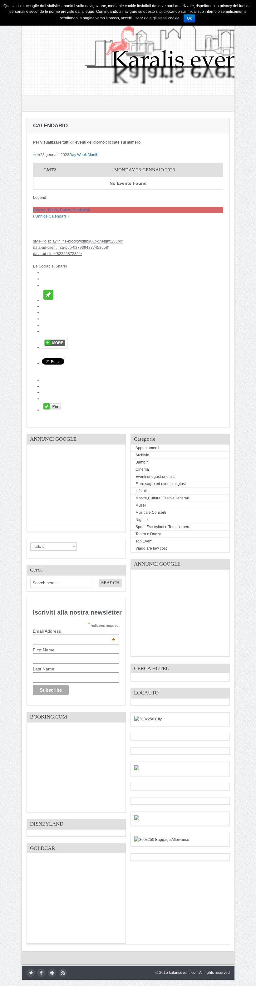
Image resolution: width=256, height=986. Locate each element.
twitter (31, 973)
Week (82, 155)
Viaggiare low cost (151, 548)
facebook (41, 973)
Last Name (43, 668)
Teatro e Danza (148, 534)
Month (93, 155)
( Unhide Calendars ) (51, 216)
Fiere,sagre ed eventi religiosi (160, 484)
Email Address (74, 631)
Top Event (143, 541)
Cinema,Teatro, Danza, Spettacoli (61, 210)
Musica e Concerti (150, 512)
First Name (44, 649)
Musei (140, 505)
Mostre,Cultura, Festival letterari (162, 498)
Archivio (142, 455)
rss (62, 973)
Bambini (142, 462)
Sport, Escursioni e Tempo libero (162, 527)
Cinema (142, 469)
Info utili (142, 491)
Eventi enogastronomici (155, 476)
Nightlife (142, 520)
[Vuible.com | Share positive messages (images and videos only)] (48, 300)
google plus (52, 973)
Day (72, 155)
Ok (189, 18)
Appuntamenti (147, 448)
